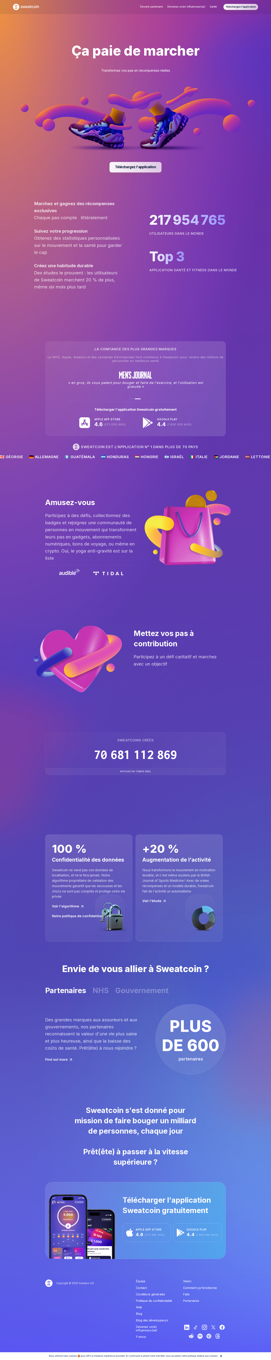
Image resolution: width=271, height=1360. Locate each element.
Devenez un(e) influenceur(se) (186, 6)
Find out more (56, 1059)
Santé (213, 6)
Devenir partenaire (151, 6)
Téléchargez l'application (241, 6)
